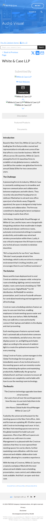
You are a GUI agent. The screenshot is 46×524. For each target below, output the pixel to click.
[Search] (42, 12)
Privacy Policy (21, 486)
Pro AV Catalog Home (10, 43)
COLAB (31, 514)
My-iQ (24, 43)
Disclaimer (23, 510)
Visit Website (24, 82)
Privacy (23, 507)
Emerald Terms (11, 486)
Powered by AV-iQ (32, 486)
